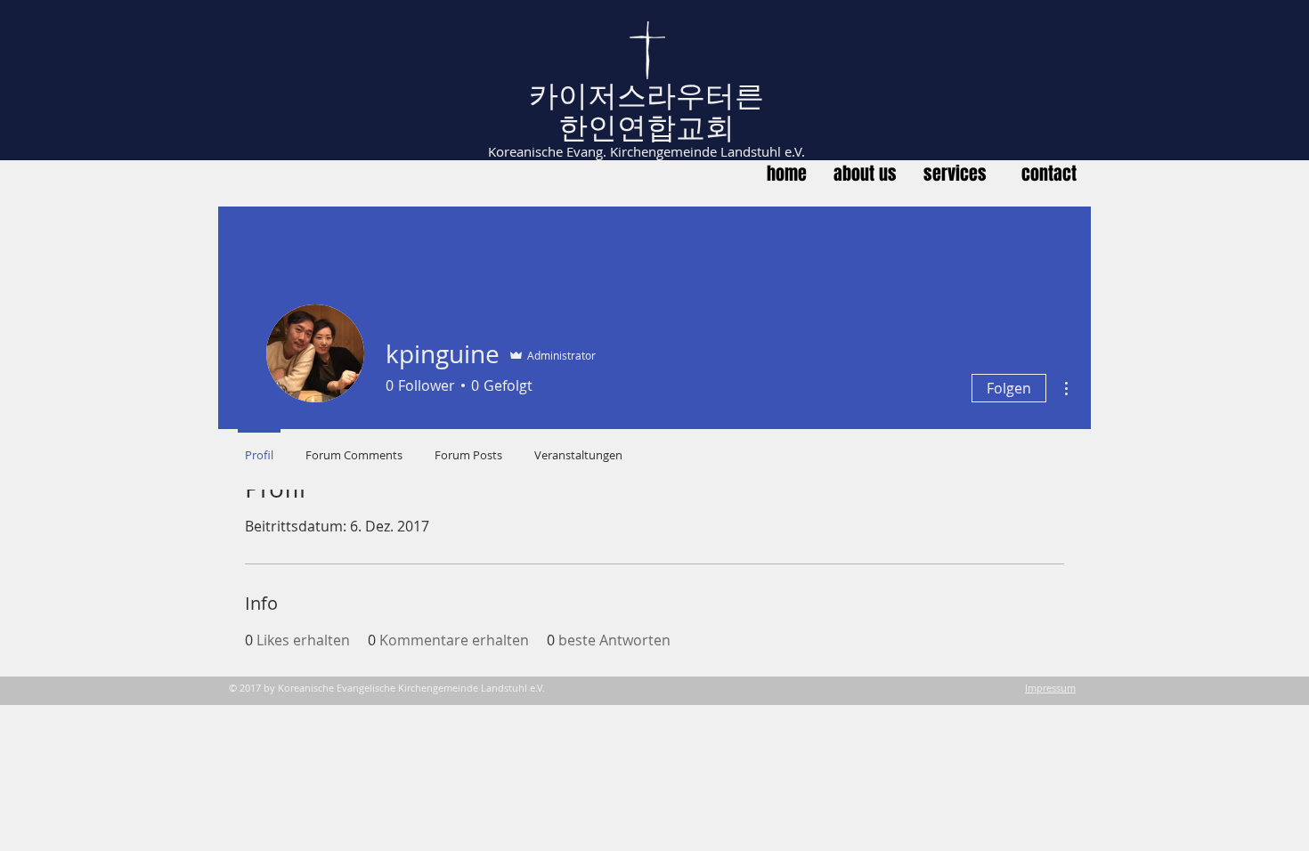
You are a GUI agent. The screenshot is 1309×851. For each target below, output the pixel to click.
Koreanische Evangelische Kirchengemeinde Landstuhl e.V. (411, 687)
